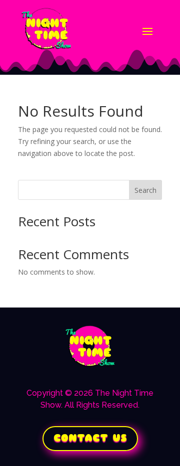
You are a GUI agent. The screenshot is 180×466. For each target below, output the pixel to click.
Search (145, 190)
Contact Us (90, 438)
